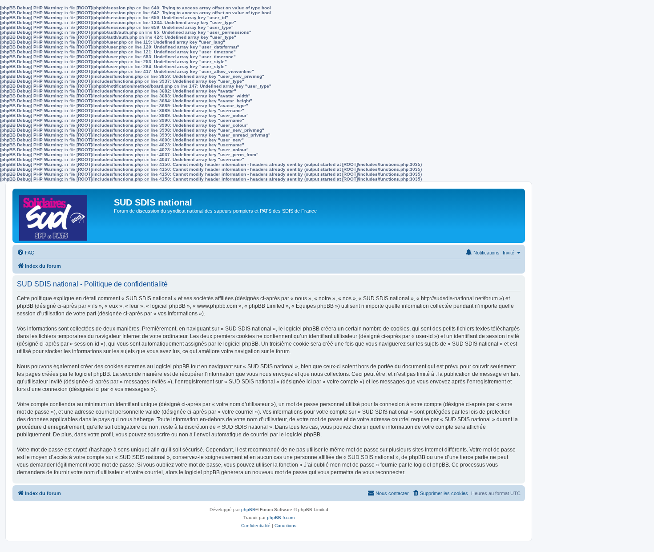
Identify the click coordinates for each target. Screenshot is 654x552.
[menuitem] (26, 252)
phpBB (248, 509)
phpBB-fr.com (281, 517)
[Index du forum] (64, 216)
